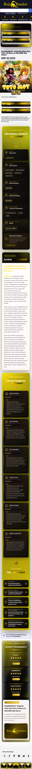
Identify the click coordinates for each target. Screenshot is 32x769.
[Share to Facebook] (9, 756)
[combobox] (14, 10)
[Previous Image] (1, 77)
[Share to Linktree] (14, 756)
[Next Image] (30, 77)
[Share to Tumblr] (28, 756)
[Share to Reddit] (24, 756)
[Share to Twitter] (5, 756)
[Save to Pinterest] (19, 756)
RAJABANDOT (8, 276)
